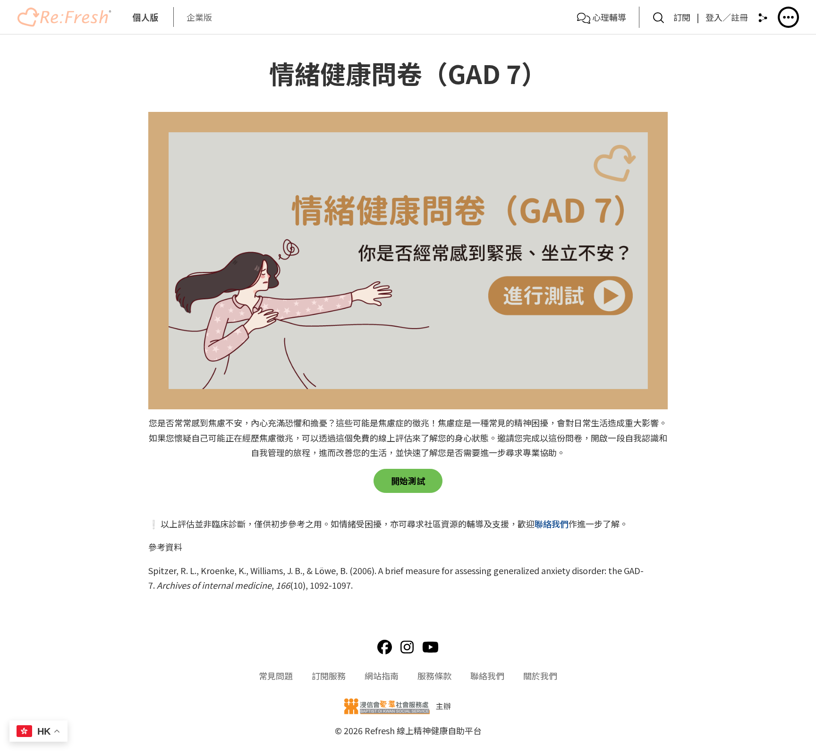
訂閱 (681, 17)
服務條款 (434, 675)
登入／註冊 (727, 17)
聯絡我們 (552, 523)
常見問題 (276, 675)
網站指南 (382, 675)
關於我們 (540, 675)
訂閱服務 (329, 675)
